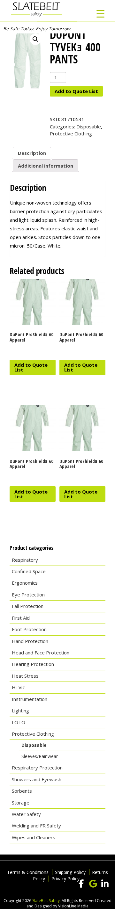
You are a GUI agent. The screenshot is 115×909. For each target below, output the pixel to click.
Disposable (88, 126)
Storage (20, 802)
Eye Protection (28, 594)
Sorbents (22, 791)
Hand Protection (30, 641)
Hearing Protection (33, 664)
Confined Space (29, 571)
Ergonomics (25, 583)
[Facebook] (81, 883)
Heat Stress (25, 676)
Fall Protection (27, 606)
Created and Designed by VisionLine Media (69, 903)
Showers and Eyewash (36, 779)
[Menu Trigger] (100, 13)
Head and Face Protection (40, 652)
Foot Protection (29, 629)
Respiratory (25, 560)
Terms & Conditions (28, 872)
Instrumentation (29, 699)
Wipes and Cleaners (33, 837)
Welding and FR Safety (36, 825)
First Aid (21, 618)
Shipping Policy (70, 872)
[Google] (93, 883)
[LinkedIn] (104, 883)
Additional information (45, 165)
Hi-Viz (18, 687)
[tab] (32, 153)
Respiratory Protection (37, 767)
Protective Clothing (71, 133)
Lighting (20, 710)
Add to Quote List (76, 91)
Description (32, 153)
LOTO (18, 722)
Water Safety (26, 814)
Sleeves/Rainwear (39, 756)
